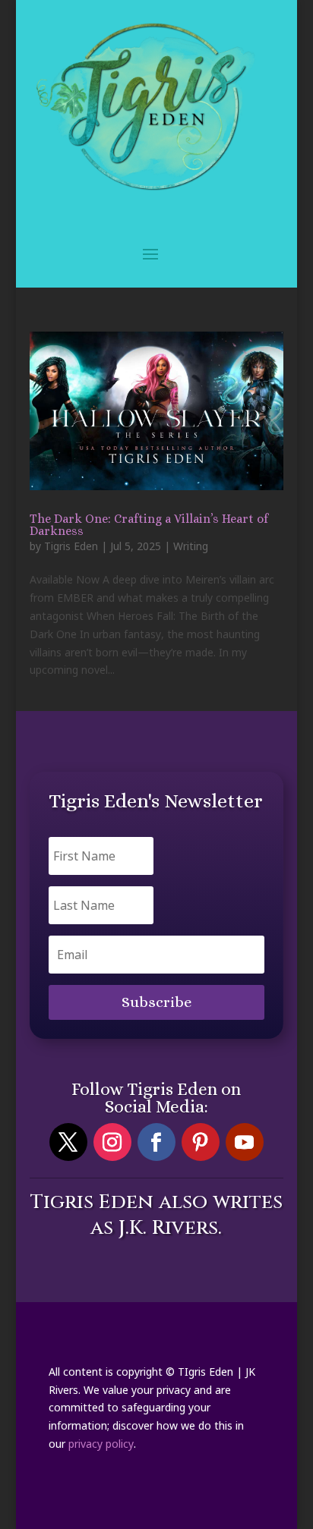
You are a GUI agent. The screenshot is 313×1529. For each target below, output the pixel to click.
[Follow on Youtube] (245, 1142)
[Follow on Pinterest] (201, 1142)
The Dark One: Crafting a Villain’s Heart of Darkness (149, 524)
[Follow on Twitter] (68, 1142)
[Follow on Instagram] (112, 1142)
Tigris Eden (71, 546)
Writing (190, 546)
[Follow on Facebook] (156, 1142)
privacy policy (101, 1443)
